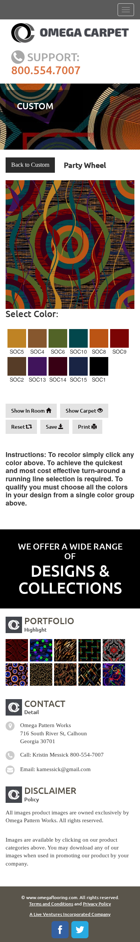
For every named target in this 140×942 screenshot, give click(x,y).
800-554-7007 (87, 755)
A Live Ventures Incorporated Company (70, 914)
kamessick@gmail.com (64, 769)
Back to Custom (30, 165)
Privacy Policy (97, 904)
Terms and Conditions (51, 904)
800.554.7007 (46, 70)
